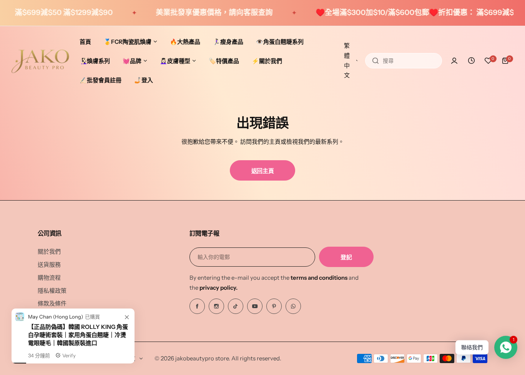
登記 (346, 257)
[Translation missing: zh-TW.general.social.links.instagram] (216, 306)
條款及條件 (52, 303)
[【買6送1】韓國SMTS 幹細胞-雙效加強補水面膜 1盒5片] (19, 326)
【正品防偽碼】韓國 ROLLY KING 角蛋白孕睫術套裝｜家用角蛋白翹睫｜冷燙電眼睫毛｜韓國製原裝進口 (78, 342)
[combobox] (403, 60)
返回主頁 (262, 170)
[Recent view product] (471, 60)
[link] (127, 325)
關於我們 (49, 251)
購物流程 (49, 277)
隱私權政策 (52, 290)
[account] (454, 60)
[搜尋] (375, 60)
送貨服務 (49, 264)
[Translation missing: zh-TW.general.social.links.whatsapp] (293, 306)
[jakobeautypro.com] (40, 61)
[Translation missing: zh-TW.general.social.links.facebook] (197, 306)
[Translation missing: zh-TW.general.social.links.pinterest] (274, 306)
